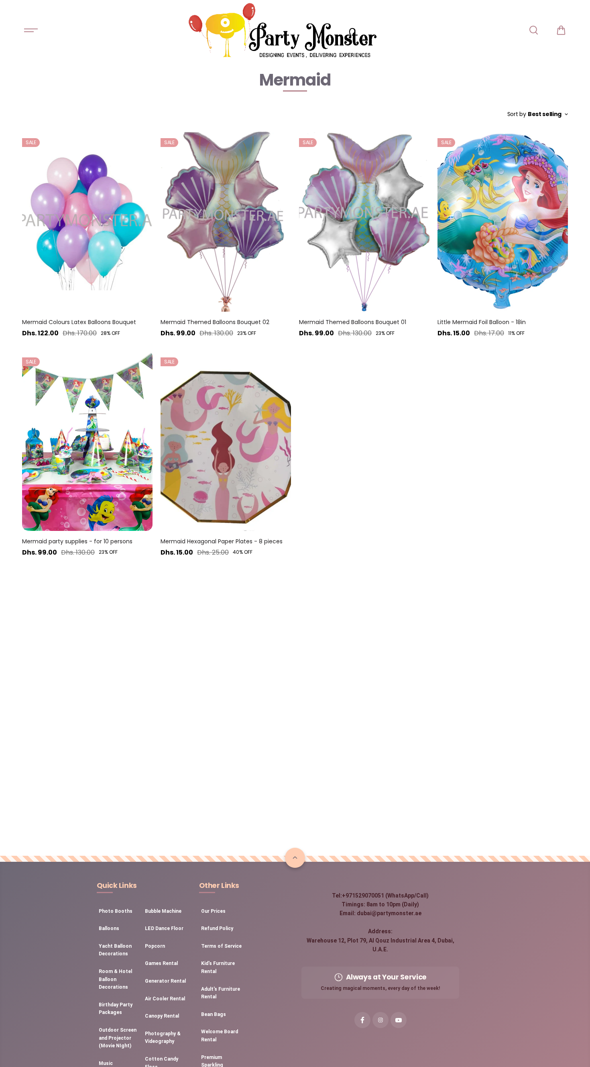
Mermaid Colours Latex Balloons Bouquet (79, 322)
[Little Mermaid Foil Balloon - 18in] (502, 221)
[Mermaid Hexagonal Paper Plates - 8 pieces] (226, 440)
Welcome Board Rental (219, 1036)
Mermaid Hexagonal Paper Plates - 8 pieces (222, 541)
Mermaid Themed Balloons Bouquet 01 (352, 322)
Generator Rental (165, 981)
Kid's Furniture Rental (218, 967)
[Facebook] (362, 1020)
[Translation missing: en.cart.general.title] (561, 30)
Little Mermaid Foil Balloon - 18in (481, 322)
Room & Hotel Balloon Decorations (115, 979)
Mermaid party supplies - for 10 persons (77, 541)
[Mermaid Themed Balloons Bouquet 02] (226, 221)
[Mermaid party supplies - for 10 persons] (87, 440)
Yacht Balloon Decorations (115, 950)
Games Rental (161, 963)
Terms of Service (221, 946)
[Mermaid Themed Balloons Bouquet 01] (364, 221)
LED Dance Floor (164, 928)
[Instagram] (380, 1020)
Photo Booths (115, 911)
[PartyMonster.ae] (282, 30)
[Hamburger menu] (31, 30)
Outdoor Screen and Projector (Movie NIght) (117, 1038)
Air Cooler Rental (165, 999)
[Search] (533, 30)
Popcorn (155, 946)
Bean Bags (213, 1014)
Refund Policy (217, 928)
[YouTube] (399, 1020)
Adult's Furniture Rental (220, 993)
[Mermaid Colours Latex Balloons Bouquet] (87, 221)
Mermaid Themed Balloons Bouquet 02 (215, 322)
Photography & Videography (163, 1038)
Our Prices (213, 911)
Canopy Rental (162, 1016)
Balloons (109, 928)
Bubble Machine (163, 911)
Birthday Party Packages (115, 1009)
